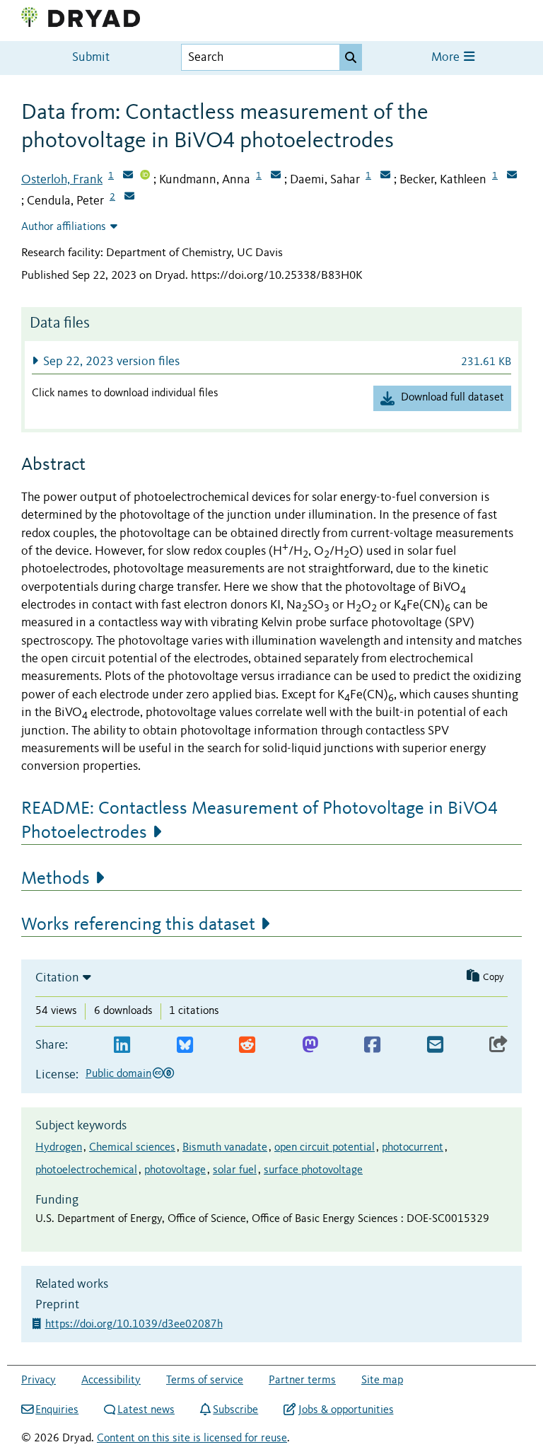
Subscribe (235, 1410)
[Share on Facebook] (372, 1045)
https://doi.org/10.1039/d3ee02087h (135, 1324)
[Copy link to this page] (498, 1045)
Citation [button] (57, 978)
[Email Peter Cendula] (129, 197)
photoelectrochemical (86, 1170)
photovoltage (175, 1170)
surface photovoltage (313, 1170)
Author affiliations (63, 227)
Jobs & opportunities (345, 1410)
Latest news (146, 1410)
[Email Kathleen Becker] (511, 176)
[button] (271, 361)
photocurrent (412, 1147)
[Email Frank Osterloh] (127, 176)
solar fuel (235, 1170)
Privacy (38, 1380)
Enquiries (56, 1410)
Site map (382, 1380)
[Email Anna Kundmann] (275, 176)
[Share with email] (435, 1045)
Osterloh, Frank (62, 179)
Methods (55, 879)
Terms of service (204, 1380)
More (446, 58)
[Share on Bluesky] (185, 1045)
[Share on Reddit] (247, 1045)
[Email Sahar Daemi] (385, 176)
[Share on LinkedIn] (122, 1045)
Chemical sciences (132, 1147)
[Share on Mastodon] (310, 1045)
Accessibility (111, 1380)
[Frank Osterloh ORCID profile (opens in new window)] (144, 176)
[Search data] (350, 57)
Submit (91, 58)
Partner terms (302, 1380)
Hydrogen (58, 1147)
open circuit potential (324, 1147)
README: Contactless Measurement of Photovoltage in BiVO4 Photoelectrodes (259, 821)
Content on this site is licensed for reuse (192, 1438)
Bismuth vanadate (224, 1147)
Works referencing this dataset (138, 925)
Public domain (118, 1074)
